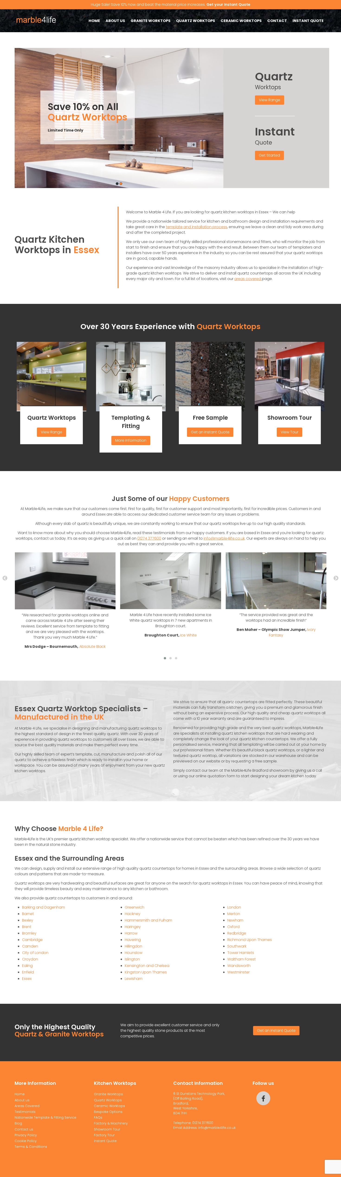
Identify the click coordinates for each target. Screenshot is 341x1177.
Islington (132, 959)
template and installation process (196, 227)
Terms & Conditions (31, 1146)
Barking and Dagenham (43, 907)
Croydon (30, 959)
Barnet (28, 913)
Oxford (233, 926)
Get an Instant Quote (210, 432)
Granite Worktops (150, 20)
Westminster (238, 972)
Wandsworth (239, 965)
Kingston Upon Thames (146, 972)
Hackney (132, 913)
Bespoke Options (108, 1111)
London (234, 907)
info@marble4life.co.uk (224, 538)
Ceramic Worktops (241, 20)
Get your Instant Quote (228, 4)
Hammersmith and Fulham (148, 920)
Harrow (131, 933)
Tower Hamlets (240, 952)
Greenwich (134, 907)
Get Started (269, 155)
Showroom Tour (289, 418)
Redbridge (236, 933)
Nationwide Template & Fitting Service (45, 1117)
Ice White (188, 635)
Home (94, 20)
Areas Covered (27, 1106)
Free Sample (210, 418)
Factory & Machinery (111, 1123)
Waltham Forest (241, 959)
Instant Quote (308, 20)
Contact (277, 20)
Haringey (133, 926)
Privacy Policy (26, 1135)
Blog (18, 1123)
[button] (165, 658)
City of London (35, 952)
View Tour (289, 432)
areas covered (248, 278)
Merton (233, 913)
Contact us (24, 1129)
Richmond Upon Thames (249, 939)
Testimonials (25, 1111)
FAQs (98, 1117)
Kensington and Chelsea (147, 965)
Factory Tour (104, 1135)
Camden (30, 946)
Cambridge (32, 939)
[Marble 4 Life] (38, 25)
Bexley (27, 920)
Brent (26, 926)
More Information (130, 440)
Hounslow (133, 952)
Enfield (28, 972)
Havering (133, 939)
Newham (235, 920)
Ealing (27, 965)
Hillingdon (133, 946)
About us (115, 20)
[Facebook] (263, 1098)
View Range (269, 100)
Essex (27, 978)
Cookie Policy (26, 1141)
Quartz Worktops (195, 20)
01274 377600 (149, 538)
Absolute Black (92, 646)
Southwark (236, 946)
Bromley (29, 933)
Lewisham (133, 978)
